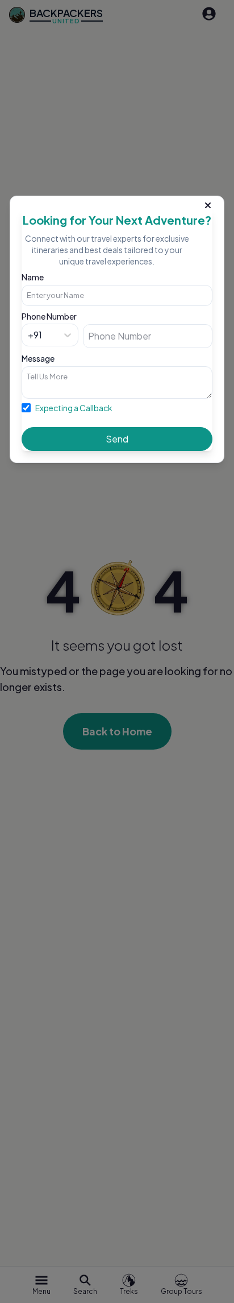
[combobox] (29, 335)
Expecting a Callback (73, 408)
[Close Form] (207, 203)
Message (38, 358)
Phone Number (49, 316)
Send (117, 439)
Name (33, 277)
